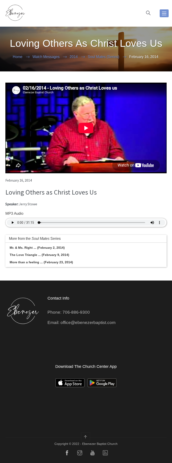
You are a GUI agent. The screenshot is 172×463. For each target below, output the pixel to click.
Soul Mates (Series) (103, 57)
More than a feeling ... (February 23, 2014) (41, 262)
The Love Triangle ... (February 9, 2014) (39, 255)
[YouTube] (92, 454)
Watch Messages (46, 57)
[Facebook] (67, 454)
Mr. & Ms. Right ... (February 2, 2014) (37, 247)
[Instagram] (79, 454)
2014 (74, 57)
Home (17, 57)
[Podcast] (105, 454)
